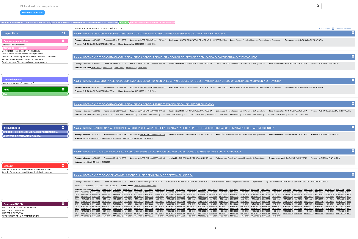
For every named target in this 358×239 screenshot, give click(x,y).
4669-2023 (266, 208)
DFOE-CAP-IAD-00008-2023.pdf (152, 64)
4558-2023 (191, 199)
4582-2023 (170, 201)
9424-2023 (149, 138)
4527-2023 (149, 196)
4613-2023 (223, 204)
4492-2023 (330, 192)
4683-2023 (106, 189)
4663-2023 (202, 208)
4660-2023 (170, 208)
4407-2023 (255, 192)
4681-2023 (106, 211)
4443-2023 (330, 211)
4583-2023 (181, 201)
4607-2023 (160, 204)
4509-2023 (234, 194)
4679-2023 (85, 211)
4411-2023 (127, 189)
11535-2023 (131, 115)
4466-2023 (298, 213)
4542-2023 (308, 196)
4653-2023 (96, 208)
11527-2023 (258, 115)
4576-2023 (106, 201)
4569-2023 (308, 199)
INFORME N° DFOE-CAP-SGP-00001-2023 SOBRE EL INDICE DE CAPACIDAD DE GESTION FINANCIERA (133, 175)
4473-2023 (96, 216)
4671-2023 (287, 208)
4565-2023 (266, 199)
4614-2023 (234, 204)
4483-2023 (202, 216)
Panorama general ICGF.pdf (151, 182)
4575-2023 (96, 201)
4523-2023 (106, 196)
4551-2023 (117, 199)
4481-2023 (181, 216)
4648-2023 (319, 206)
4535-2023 (234, 196)
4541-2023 (298, 196)
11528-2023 (96, 115)
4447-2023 (96, 213)
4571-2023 (330, 199)
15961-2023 (107, 67)
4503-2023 (170, 194)
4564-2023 (255, 199)
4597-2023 (330, 201)
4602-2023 (106, 204)
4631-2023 (138, 206)
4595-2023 (308, 201)
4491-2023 (319, 192)
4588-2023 (234, 201)
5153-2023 (95, 162)
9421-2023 (95, 138)
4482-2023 (191, 216)
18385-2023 (140, 44)
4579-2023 (138, 201)
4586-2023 (213, 201)
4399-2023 (170, 192)
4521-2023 (85, 196)
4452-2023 (149, 213)
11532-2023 (269, 115)
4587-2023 (223, 201)
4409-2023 (276, 192)
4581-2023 (160, 201)
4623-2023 (330, 204)
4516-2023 (308, 194)
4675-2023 (319, 208)
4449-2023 (117, 213)
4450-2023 (128, 213)
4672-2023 (95, 189)
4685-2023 (244, 189)
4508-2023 (223, 194)
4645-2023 (287, 206)
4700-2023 (128, 192)
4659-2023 (160, 208)
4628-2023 (106, 206)
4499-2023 (128, 194)
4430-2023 (191, 211)
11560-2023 (292, 115)
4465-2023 (287, 213)
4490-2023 (308, 192)
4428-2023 (170, 211)
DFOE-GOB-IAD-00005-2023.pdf (153, 87)
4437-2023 (266, 211)
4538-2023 (266, 196)
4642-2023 (255, 206)
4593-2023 (287, 201)
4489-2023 (266, 216)
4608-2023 (170, 204)
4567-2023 (287, 199)
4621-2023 (308, 204)
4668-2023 (255, 208)
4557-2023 (181, 199)
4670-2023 (276, 208)
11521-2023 (281, 115)
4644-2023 (276, 206)
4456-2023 (191, 213)
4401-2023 (191, 192)
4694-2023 (340, 189)
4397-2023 (149, 192)
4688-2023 (276, 189)
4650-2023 (340, 206)
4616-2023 (255, 204)
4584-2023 (191, 201)
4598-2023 (340, 201)
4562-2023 (234, 199)
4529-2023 (170, 196)
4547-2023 (85, 199)
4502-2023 (160, 194)
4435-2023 (245, 211)
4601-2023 (96, 204)
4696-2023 (85, 192)
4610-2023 (191, 204)
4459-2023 (223, 213)
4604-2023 (128, 204)
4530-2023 (181, 196)
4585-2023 (202, 201)
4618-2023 (276, 204)
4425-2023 (138, 211)
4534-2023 (223, 196)
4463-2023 (266, 213)
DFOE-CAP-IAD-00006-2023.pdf (152, 111)
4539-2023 (276, 196)
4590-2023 (255, 201)
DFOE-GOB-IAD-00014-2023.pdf (153, 40)
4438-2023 (276, 211)
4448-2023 (106, 213)
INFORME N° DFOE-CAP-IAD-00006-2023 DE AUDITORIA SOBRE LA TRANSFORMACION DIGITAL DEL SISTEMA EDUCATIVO (144, 104)
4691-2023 (308, 189)
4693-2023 (329, 189)
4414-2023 (159, 189)
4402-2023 (202, 192)
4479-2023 (160, 216)
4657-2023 (138, 208)
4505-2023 (191, 194)
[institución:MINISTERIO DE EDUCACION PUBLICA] (265, 22)
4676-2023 (330, 208)
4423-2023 (298, 192)
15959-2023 (96, 67)
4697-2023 (96, 192)
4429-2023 (181, 211)
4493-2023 (340, 192)
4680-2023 (96, 211)
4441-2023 (308, 211)
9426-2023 (138, 138)
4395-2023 (287, 192)
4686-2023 (255, 189)
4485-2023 (223, 216)
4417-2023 (191, 189)
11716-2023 (140, 91)
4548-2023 (276, 216)
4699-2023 (117, 192)
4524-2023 (117, 196)
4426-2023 (149, 211)
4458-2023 (213, 213)
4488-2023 (255, 216)
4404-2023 (223, 192)
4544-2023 (330, 196)
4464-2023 (276, 213)
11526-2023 (177, 115)
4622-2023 (319, 204)
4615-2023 (245, 204)
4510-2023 (245, 194)
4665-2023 (223, 208)
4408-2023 (266, 192)
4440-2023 (298, 211)
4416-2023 (180, 189)
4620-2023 (298, 204)
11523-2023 (235, 115)
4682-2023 (117, 211)
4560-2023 (213, 199)
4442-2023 (319, 211)
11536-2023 (119, 115)
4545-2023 (340, 196)
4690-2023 (297, 189)
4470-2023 (340, 213)
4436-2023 (255, 211)
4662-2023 (191, 208)
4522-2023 (96, 196)
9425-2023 (117, 138)
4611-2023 (202, 204)
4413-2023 (149, 189)
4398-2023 (160, 192)
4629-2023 (117, 206)
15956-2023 (142, 67)
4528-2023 (160, 196)
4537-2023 (255, 196)
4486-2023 (234, 216)
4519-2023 (340, 194)
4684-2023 (234, 189)
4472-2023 (85, 216)
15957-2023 (119, 67)
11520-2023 (154, 115)
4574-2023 (85, 201)
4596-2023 (319, 201)
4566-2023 (276, 199)
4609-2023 (181, 204)
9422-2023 (106, 138)
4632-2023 (149, 206)
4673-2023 (298, 208)
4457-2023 (202, 213)
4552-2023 (128, 199)
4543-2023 (319, 196)
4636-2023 (191, 206)
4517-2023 (319, 194)
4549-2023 (96, 199)
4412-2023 (138, 189)
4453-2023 (160, 213)
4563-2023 (245, 199)
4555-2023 (160, 199)
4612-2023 (213, 204)
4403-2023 (213, 192)
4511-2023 (255, 194)
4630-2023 (128, 206)
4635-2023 (181, 206)
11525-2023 (223, 115)
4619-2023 (287, 204)
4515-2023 (298, 194)
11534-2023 (107, 115)
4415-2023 (170, 189)
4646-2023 (298, 206)
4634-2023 (170, 206)
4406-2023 (245, 192)
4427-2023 (160, 211)
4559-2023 (202, 199)
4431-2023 (202, 211)
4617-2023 (266, 204)
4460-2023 (234, 213)
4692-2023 (319, 189)
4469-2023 (330, 213)
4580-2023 (149, 201)
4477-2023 (138, 216)
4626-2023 (85, 206)
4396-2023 (138, 192)
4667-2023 (245, 208)
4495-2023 (85, 194)
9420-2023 (127, 138)
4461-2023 (245, 213)
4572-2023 (340, 199)
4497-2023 (106, 194)
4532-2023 (202, 196)
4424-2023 (128, 211)
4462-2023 (255, 213)
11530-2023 (211, 115)
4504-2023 (181, 194)
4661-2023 (181, 208)
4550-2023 (106, 199)
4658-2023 (149, 208)
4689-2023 (287, 189)
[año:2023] (267, 22)
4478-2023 (149, 216)
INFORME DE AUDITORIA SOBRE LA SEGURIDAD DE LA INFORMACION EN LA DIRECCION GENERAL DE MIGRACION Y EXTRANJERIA (150, 33)
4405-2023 (234, 192)
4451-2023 (138, 213)
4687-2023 (265, 189)
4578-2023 (128, 201)
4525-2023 (128, 196)
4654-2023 (106, 208)
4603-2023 (117, 204)
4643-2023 (266, 206)
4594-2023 (298, 201)
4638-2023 (213, 206)
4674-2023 (308, 208)
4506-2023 (202, 194)
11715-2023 (151, 91)
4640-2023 (234, 206)
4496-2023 (96, 194)
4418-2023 (202, 189)
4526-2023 (138, 196)
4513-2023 (276, 194)
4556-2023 (170, 199)
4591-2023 (266, 201)
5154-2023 (106, 162)
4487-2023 (245, 216)
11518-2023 (246, 115)
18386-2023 (151, 44)
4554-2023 (149, 199)
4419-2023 (212, 189)
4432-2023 (213, 211)
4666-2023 (234, 208)
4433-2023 (223, 211)
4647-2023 (308, 206)
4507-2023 (213, 194)
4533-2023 (213, 196)
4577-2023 (117, 201)
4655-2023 (117, 208)
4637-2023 (202, 206)
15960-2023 (131, 67)
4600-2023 (85, 204)
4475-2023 (117, 216)
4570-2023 (319, 199)
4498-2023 (117, 194)
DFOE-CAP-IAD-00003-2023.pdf (152, 134)
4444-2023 (340, 211)
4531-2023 (191, 196)
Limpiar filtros (11, 33)
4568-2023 (298, 199)
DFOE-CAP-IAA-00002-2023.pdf (152, 158)
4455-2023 (181, 213)
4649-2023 (330, 206)
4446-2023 (85, 213)
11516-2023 (142, 115)
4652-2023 (85, 208)
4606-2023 (149, 204)
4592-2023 (276, 201)
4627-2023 (96, 206)
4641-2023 (245, 206)
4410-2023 (117, 189)
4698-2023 (106, 192)
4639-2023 (223, 206)
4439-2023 (287, 211)
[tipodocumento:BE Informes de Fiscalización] (268, 22)
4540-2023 (287, 196)
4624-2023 (340, 204)
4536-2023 (245, 196)
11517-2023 (188, 115)
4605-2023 (138, 204)
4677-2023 (340, 208)
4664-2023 (213, 208)
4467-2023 (308, 213)
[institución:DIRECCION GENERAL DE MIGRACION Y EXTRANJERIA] (266, 22)
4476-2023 (128, 216)
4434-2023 (234, 211)
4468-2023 (319, 213)
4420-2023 (223, 189)
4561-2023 (223, 199)
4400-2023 (181, 192)
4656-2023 (128, 208)
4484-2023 (213, 216)
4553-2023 (138, 199)
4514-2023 (287, 194)
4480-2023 (170, 216)
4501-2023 (149, 194)
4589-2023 (245, 201)
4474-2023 (106, 216)
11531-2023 (200, 115)
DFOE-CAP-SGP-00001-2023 (145, 185)
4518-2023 (330, 194)
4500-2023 (138, 194)
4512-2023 (266, 194)
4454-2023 (170, 213)
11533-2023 (303, 115)
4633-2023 (160, 206)
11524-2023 (165, 115)
